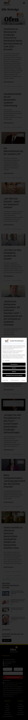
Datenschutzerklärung (15, 380)
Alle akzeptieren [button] (14, 364)
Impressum (23, 380)
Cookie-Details (5, 380)
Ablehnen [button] (14, 371)
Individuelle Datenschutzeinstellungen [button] (14, 375)
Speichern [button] (14, 367)
